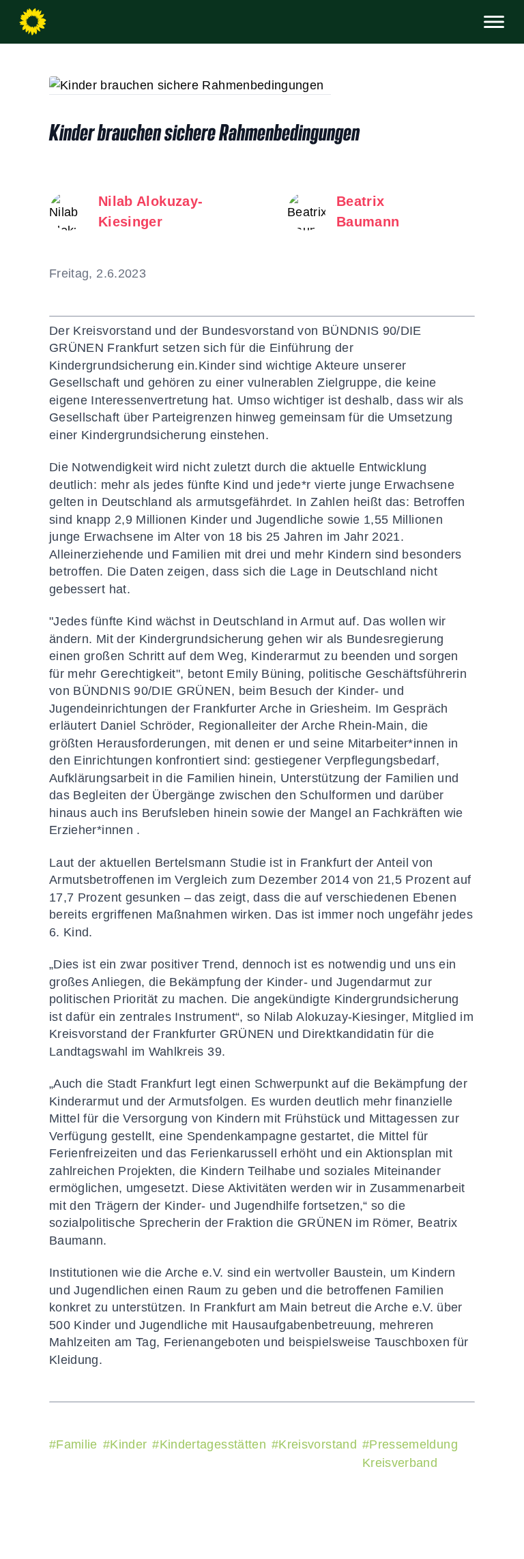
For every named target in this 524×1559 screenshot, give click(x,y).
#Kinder (125, 1444)
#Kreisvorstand (314, 1444)
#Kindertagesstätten (209, 1444)
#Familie (73, 1444)
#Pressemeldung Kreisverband (410, 1453)
